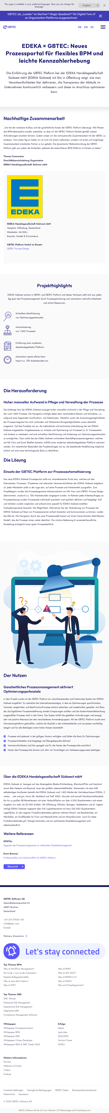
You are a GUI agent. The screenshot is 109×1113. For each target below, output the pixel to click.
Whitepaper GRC (12, 1036)
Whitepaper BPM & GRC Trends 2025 (22, 1044)
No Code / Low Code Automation (20, 973)
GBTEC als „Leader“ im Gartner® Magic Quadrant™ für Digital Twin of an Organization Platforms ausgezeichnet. (51, 15)
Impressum (23, 1094)
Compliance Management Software (20, 1014)
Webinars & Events (12, 1066)
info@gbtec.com (11, 923)
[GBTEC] (10, 26)
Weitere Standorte (14, 936)
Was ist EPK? (10, 985)
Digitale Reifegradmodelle (16, 977)
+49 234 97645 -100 (14, 919)
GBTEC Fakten (62, 1090)
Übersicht (13, 866)
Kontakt (7, 927)
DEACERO (63, 1036)
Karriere (7, 1061)
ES (92, 27)
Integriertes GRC (11, 1010)
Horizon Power (65, 1040)
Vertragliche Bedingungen (39, 1090)
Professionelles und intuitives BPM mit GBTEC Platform (29, 857)
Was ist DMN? (65, 981)
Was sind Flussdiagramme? (71, 985)
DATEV (61, 1044)
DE (79, 27)
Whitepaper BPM (12, 1032)
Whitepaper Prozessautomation (18, 1028)
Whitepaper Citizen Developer (18, 1040)
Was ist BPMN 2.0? (67, 977)
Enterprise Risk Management (17, 1002)
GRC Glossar (10, 998)
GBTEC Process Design (18, 248)
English (86, 5)
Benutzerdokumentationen (84, 1090)
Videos (7, 1070)
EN (86, 27)
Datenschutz (9, 1094)
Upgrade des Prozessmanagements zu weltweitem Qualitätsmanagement (38, 845)
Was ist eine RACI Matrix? (16, 981)
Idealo (61, 1028)
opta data (63, 1032)
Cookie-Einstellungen (13, 1090)
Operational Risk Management (18, 1006)
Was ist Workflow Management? (19, 968)
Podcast (7, 1074)
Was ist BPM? (64, 968)
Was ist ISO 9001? (67, 973)
